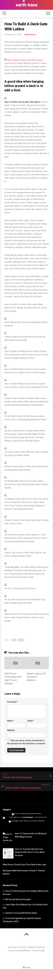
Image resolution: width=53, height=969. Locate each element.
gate (14, 640)
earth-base (26, 5)
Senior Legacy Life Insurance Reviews (36, 677)
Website (11, 730)
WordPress (25, 950)
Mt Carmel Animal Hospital (18, 899)
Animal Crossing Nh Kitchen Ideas (21, 913)
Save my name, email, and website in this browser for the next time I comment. (26, 742)
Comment (12, 702)
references (30, 34)
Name (10, 721)
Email (30, 721)
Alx (43, 950)
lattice (21, 640)
